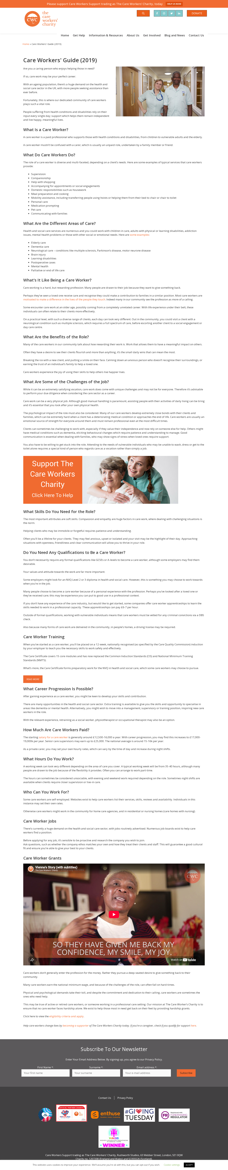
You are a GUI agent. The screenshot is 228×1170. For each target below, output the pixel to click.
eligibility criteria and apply (66, 1016)
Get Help (79, 35)
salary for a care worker (53, 737)
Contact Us (196, 35)
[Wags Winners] (114, 1148)
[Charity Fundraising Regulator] (174, 1122)
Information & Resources (106, 35)
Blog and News (174, 35)
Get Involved (152, 35)
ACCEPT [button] (189, 1165)
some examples (139, 234)
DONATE (197, 13)
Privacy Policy (125, 1098)
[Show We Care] (45, 1122)
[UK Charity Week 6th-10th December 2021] (71, 1122)
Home (65, 35)
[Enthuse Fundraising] (105, 1122)
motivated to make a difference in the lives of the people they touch (64, 299)
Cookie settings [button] (172, 1164)
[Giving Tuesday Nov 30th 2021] (139, 1122)
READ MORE (33, 679)
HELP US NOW (174, 3)
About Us (133, 35)
